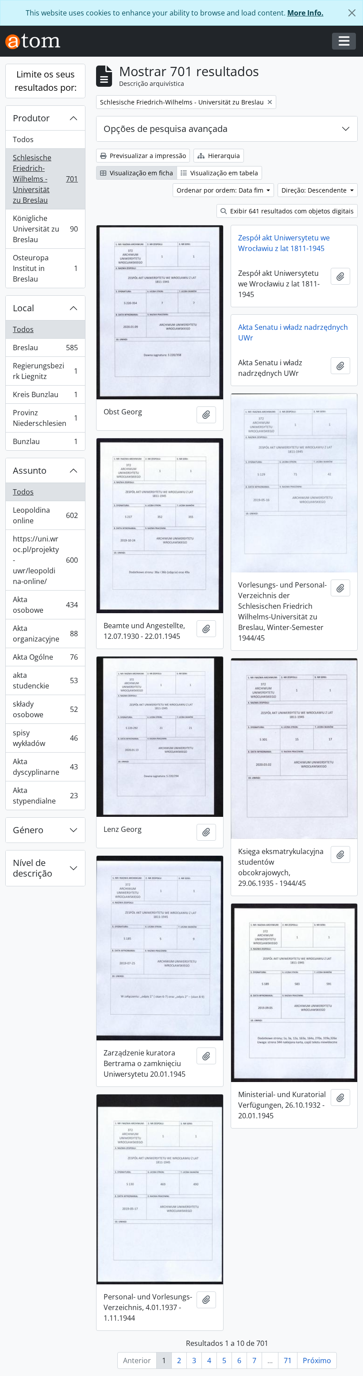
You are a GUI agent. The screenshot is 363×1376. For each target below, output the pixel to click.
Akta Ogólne (45, 659)
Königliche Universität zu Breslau (45, 228)
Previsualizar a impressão (147, 155)
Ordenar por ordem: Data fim (221, 190)
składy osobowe (45, 709)
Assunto (29, 470)
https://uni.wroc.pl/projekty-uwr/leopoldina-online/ (45, 560)
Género (28, 830)
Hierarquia (223, 155)
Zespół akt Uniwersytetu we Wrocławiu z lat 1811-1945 (284, 243)
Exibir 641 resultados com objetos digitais (291, 211)
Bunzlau (45, 443)
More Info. (305, 13)
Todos (23, 139)
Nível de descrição (32, 868)
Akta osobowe (45, 605)
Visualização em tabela (223, 173)
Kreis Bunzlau (45, 397)
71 (288, 1360)
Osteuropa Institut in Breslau (45, 268)
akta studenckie (45, 680)
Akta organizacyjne (45, 633)
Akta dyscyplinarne (45, 767)
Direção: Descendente (315, 190)
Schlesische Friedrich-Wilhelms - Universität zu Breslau (45, 179)
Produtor (31, 118)
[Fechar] (352, 12)
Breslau (45, 350)
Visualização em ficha (140, 173)
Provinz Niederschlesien (45, 418)
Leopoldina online (45, 515)
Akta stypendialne (45, 795)
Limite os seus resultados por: (46, 80)
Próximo (317, 1360)
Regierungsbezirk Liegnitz (45, 371)
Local (23, 308)
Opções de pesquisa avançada (166, 129)
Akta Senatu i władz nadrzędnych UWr (293, 332)
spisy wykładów (45, 738)
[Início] (36, 41)
